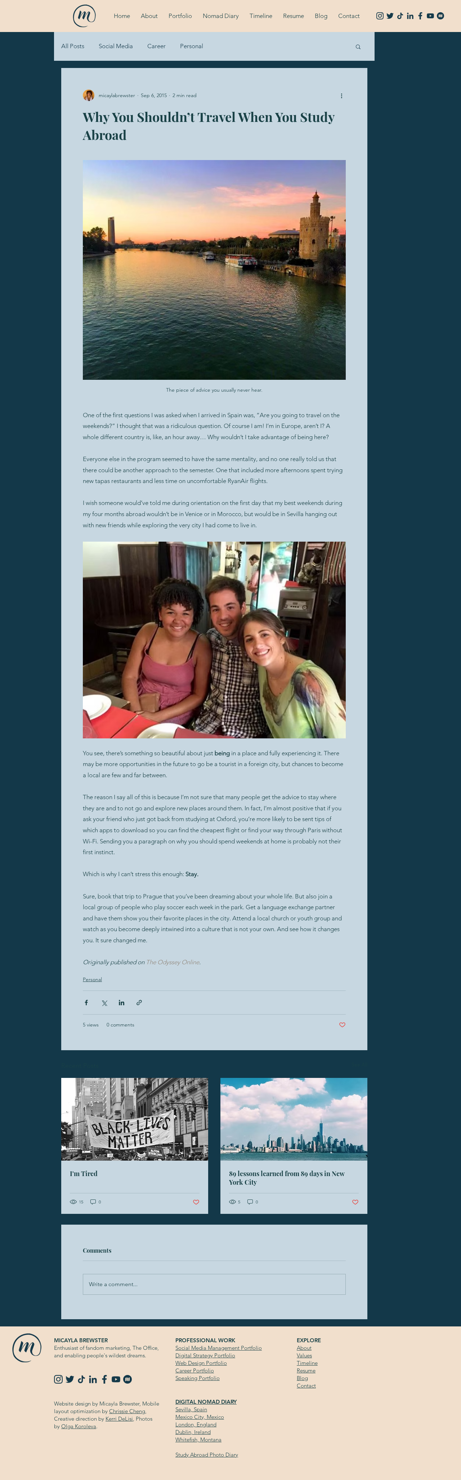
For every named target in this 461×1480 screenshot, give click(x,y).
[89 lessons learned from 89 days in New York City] (293, 1119)
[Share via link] (139, 1002)
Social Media (116, 46)
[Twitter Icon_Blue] (390, 15)
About (304, 1347)
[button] (149, 16)
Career (156, 46)
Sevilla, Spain (191, 1409)
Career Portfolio (194, 1370)
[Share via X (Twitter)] (103, 1002)
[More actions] (341, 95)
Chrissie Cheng (127, 1411)
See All (359, 1064)
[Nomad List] (440, 15)
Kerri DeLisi (119, 1418)
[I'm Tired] (134, 1119)
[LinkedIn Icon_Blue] (410, 15)
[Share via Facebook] (86, 1002)
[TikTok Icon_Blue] (400, 15)
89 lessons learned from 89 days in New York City (286, 1178)
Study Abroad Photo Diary (206, 1454)
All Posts (72, 46)
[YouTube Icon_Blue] (430, 15)
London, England (195, 1424)
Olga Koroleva (78, 1426)
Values (304, 1355)
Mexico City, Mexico (199, 1416)
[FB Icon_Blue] (420, 15)
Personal (191, 46)
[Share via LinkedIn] (121, 1002)
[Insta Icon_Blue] (380, 15)
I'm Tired (84, 1173)
